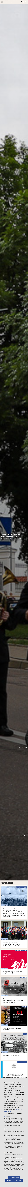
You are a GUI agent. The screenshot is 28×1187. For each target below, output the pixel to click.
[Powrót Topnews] (25, 910)
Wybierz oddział (9, 2)
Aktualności (7, 1074)
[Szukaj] (21, 2)
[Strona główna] (2, 2)
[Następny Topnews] (20, 910)
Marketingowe (9, 1152)
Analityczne (8, 1129)
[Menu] (25, 2)
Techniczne (8, 1116)
